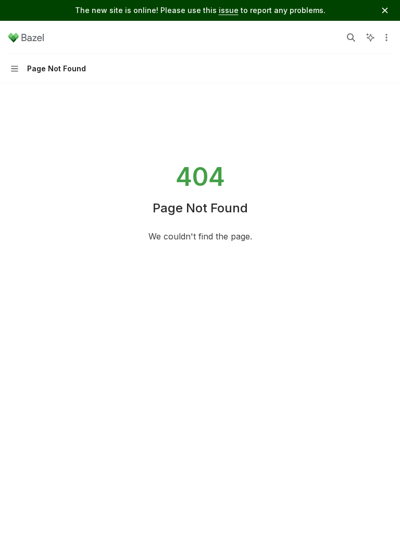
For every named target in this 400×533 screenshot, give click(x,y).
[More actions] (386, 37)
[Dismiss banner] (385, 10)
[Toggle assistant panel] (370, 37)
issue (229, 10)
